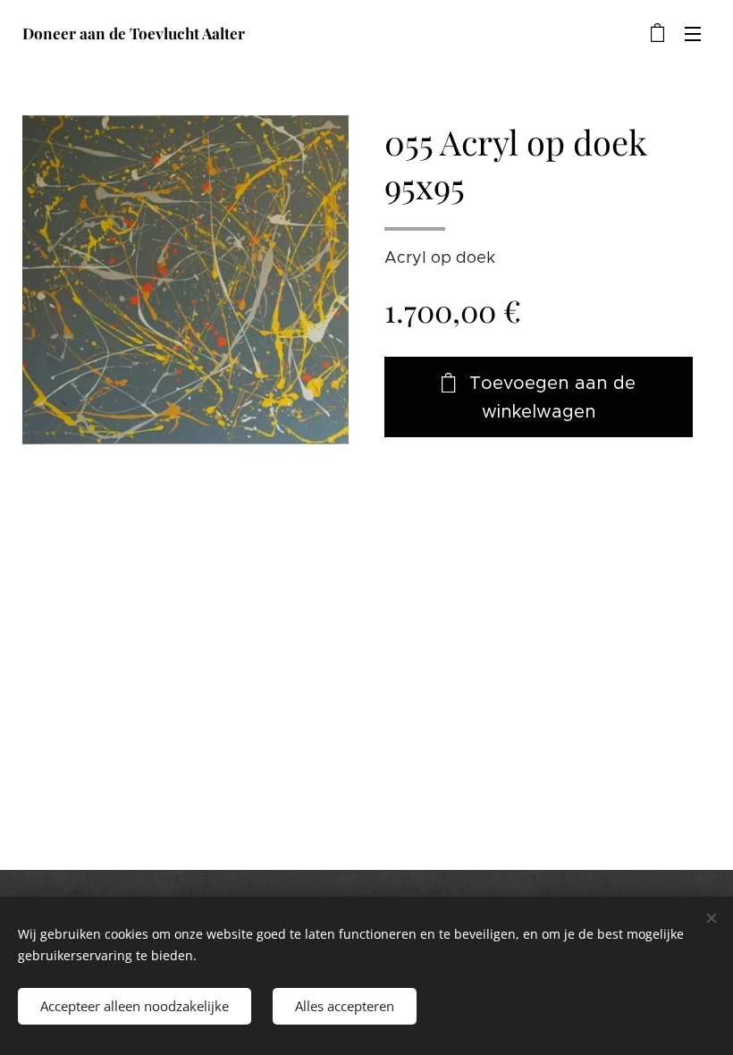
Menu (693, 33)
